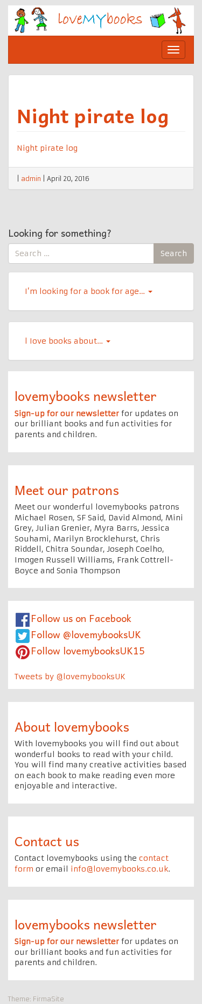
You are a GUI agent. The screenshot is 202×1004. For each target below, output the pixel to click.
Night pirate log (93, 115)
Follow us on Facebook (81, 618)
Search (174, 253)
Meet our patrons (67, 489)
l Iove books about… (65, 341)
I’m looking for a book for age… (86, 291)
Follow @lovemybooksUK (86, 634)
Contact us (47, 841)
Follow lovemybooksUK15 (88, 650)
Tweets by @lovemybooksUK (70, 676)
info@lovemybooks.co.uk (119, 869)
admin (31, 179)
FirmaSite (48, 999)
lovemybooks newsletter (86, 395)
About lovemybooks (72, 726)
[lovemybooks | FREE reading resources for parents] (101, 20)
